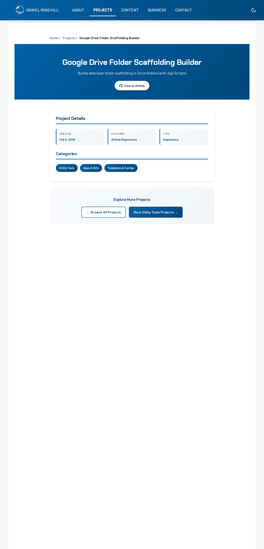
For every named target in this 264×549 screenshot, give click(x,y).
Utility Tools (66, 168)
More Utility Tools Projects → (156, 212)
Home (54, 38)
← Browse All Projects (103, 212)
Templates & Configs (121, 168)
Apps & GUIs (91, 168)
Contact (183, 10)
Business (157, 10)
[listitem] (237, 10)
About (78, 10)
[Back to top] (253, 542)
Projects (102, 10)
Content (130, 10)
